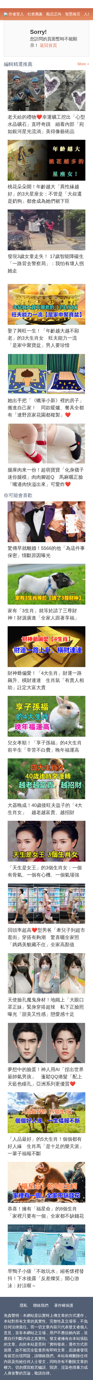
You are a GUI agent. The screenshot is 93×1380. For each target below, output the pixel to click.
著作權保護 (63, 1305)
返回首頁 (48, 45)
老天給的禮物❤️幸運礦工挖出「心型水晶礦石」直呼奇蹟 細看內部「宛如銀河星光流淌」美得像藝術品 (46, 124)
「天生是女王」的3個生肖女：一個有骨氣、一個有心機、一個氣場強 (45, 871)
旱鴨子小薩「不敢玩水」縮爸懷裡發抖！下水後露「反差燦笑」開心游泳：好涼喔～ (46, 1278)
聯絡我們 (40, 1305)
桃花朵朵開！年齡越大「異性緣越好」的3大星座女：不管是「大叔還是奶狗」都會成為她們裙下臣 (45, 194)
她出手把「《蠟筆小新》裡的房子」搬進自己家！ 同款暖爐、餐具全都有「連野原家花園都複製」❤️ (46, 407)
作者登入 (16, 14)
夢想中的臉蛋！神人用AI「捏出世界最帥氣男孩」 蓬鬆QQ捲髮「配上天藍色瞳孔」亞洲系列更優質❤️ (46, 1076)
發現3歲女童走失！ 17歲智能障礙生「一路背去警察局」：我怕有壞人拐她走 (46, 263)
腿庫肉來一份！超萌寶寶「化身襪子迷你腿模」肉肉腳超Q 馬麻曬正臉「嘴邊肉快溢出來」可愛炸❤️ (46, 477)
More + (83, 64)
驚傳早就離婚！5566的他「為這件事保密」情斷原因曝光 (46, 552)
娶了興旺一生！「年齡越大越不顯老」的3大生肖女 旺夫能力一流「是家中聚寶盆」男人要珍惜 (43, 338)
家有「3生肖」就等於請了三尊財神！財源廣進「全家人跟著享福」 (43, 614)
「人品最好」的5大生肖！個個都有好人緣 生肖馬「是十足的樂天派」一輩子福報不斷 (46, 1146)
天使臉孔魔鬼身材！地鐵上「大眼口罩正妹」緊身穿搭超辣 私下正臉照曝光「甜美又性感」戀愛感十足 (46, 1007)
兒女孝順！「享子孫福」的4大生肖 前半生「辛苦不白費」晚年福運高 (46, 746)
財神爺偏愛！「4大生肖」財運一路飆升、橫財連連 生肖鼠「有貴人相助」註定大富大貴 (46, 680)
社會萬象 (35, 14)
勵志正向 (54, 14)
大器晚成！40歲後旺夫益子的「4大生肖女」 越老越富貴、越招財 (45, 809)
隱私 (23, 1305)
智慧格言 (72, 14)
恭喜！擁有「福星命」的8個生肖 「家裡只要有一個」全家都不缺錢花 (46, 1212)
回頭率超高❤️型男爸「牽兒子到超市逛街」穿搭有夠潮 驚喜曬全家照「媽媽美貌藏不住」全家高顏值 (46, 937)
